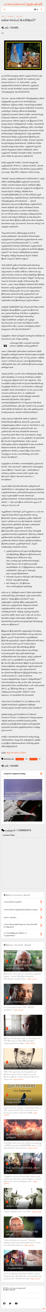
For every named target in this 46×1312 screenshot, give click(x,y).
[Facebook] (4, 1304)
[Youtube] (16, 1304)
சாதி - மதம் (19, 16)
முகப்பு (2, 16)
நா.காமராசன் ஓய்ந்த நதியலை (20, 1066)
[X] (10, 1304)
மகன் (8, 1032)
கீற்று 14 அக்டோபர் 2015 (16, 753)
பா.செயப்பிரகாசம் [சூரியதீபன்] (23, 4)
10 (7, 1260)
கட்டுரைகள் (10, 16)
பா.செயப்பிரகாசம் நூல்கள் (18, 1001)
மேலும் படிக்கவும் (32, 979)
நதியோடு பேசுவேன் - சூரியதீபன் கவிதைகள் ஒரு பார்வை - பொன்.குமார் (23, 794)
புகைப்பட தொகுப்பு (15, 1205)
